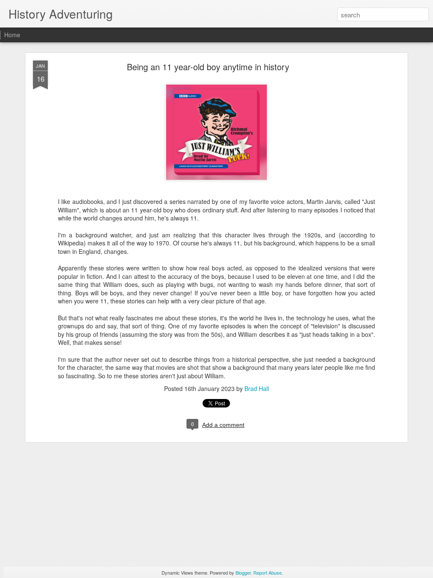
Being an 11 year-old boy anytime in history (208, 67)
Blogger (243, 572)
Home (12, 34)
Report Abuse (267, 572)
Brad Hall (256, 388)
